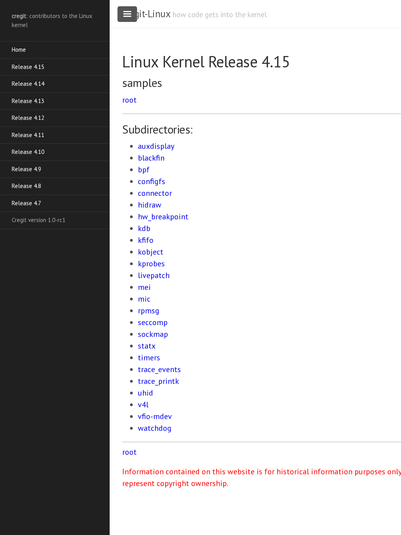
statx (146, 346)
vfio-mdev (155, 416)
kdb (144, 228)
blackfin (151, 158)
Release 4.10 (28, 151)
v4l (143, 404)
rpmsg (148, 310)
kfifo (146, 240)
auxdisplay (156, 146)
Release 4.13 (28, 101)
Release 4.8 (26, 186)
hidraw (149, 205)
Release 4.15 (28, 66)
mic (144, 299)
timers (149, 357)
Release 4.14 (28, 83)
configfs (151, 181)
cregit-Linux (146, 13)
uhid (145, 393)
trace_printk (158, 381)
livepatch (154, 275)
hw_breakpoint (163, 216)
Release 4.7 (26, 203)
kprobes (151, 263)
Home (19, 49)
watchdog (155, 428)
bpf (144, 169)
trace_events (159, 369)
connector (155, 193)
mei (144, 287)
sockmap (153, 334)
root (129, 100)
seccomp (153, 322)
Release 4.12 (28, 117)
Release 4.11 (28, 135)
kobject (150, 252)
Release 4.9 (26, 169)
